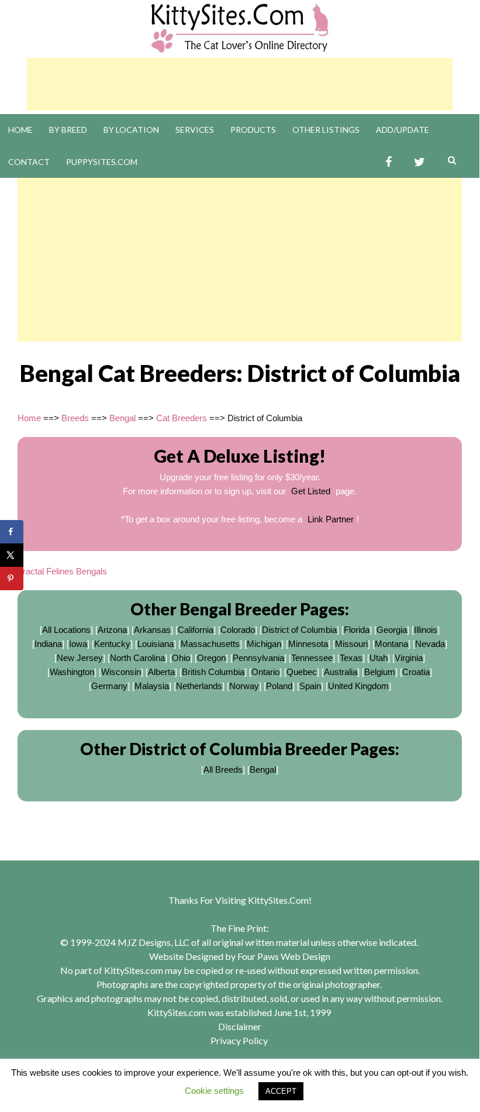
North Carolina (137, 658)
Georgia (392, 630)
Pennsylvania (258, 658)
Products (253, 130)
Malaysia (151, 686)
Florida (357, 630)
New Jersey (80, 658)
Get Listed (310, 491)
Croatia (416, 672)
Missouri (351, 644)
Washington (72, 672)
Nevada (430, 644)
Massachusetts (210, 644)
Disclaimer (239, 1026)
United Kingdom (358, 686)
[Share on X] (11, 555)
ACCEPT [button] (280, 1091)
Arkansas (152, 630)
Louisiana (155, 644)
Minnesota (308, 644)
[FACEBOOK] (388, 162)
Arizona (112, 630)
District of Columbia (299, 630)
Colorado (237, 630)
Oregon (211, 658)
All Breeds (223, 769)
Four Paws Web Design (283, 956)
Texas (351, 658)
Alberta (161, 672)
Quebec (301, 672)
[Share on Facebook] (11, 531)
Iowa (78, 644)
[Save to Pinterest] (11, 578)
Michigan (264, 644)
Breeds (75, 418)
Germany (109, 686)
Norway (244, 686)
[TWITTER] (419, 162)
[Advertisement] (240, 84)
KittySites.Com (278, 900)
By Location (131, 130)
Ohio (181, 658)
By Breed (68, 130)
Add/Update (402, 130)
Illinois (425, 630)
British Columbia (213, 672)
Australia (340, 672)
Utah (379, 658)
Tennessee (312, 658)
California (195, 630)
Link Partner (331, 519)
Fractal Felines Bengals (62, 571)
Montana (391, 644)
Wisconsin (121, 672)
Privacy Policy (239, 1040)
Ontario (265, 672)
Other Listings (326, 130)
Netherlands (199, 686)
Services (194, 130)
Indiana (48, 644)
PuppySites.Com (101, 162)
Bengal (122, 418)
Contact (29, 162)
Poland (279, 686)
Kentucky (112, 644)
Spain (310, 686)
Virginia (409, 658)
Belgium (379, 672)
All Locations (66, 630)
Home (20, 130)
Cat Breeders (181, 418)
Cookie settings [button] (214, 1091)
